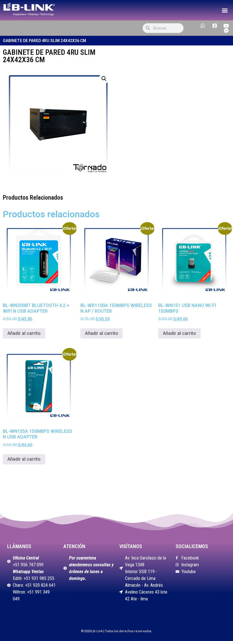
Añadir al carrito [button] (24, 333)
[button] (224, 10)
